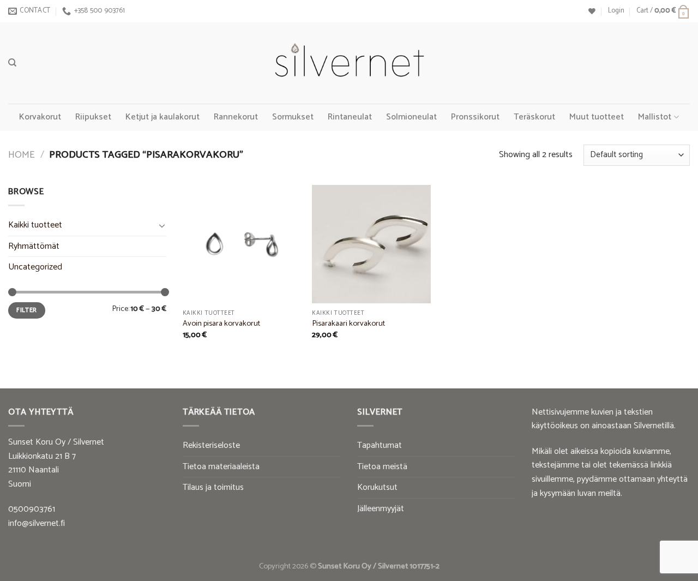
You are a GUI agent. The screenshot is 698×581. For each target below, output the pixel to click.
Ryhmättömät (33, 246)
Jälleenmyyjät (380, 508)
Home (21, 155)
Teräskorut (534, 117)
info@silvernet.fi (36, 523)
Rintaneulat (350, 117)
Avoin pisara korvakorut (221, 324)
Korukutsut (377, 487)
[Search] (12, 62)
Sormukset (293, 117)
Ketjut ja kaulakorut (162, 117)
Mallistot (654, 117)
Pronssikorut (475, 117)
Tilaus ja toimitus (213, 487)
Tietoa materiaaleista (221, 466)
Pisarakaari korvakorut (348, 324)
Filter (26, 310)
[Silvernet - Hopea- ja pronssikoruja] (349, 63)
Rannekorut (236, 117)
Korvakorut (40, 117)
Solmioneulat (411, 117)
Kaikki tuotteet (35, 225)
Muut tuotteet (596, 117)
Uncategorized (35, 267)
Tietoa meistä (382, 466)
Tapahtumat (379, 445)
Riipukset (93, 117)
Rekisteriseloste (211, 445)
